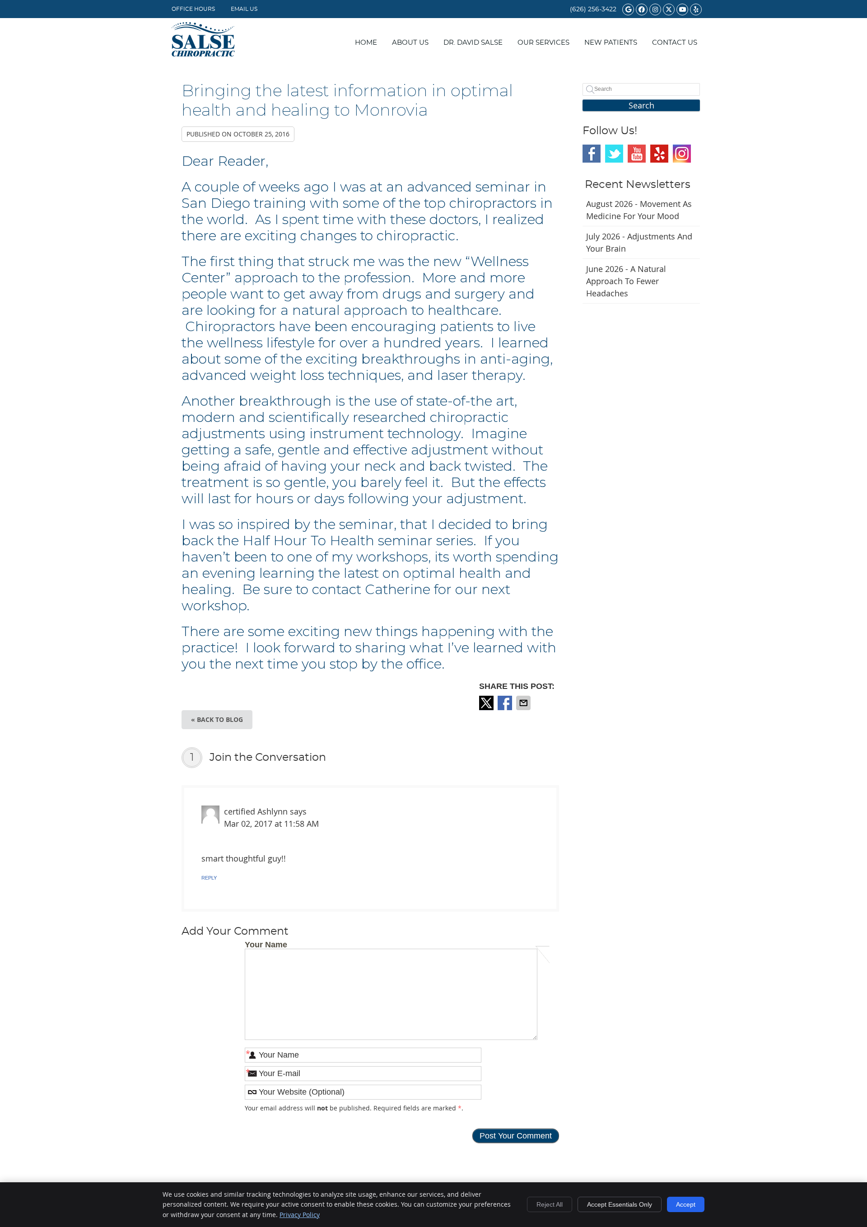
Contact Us (674, 42)
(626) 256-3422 (593, 9)
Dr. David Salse (473, 42)
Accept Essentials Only (619, 1204)
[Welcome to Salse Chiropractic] (203, 53)
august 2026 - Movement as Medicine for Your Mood (639, 209)
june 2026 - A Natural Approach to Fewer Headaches (626, 281)
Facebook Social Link (592, 154)
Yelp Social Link (659, 154)
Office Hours (193, 9)
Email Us (244, 9)
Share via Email (524, 703)
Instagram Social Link (682, 154)
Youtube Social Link (637, 154)
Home (366, 42)
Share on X (487, 703)
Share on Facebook (506, 703)
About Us (410, 42)
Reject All (549, 1204)
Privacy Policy (300, 1214)
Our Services (543, 42)
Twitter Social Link (614, 154)
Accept (685, 1204)
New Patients (610, 42)
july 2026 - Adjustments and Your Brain (639, 242)
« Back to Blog (217, 719)
